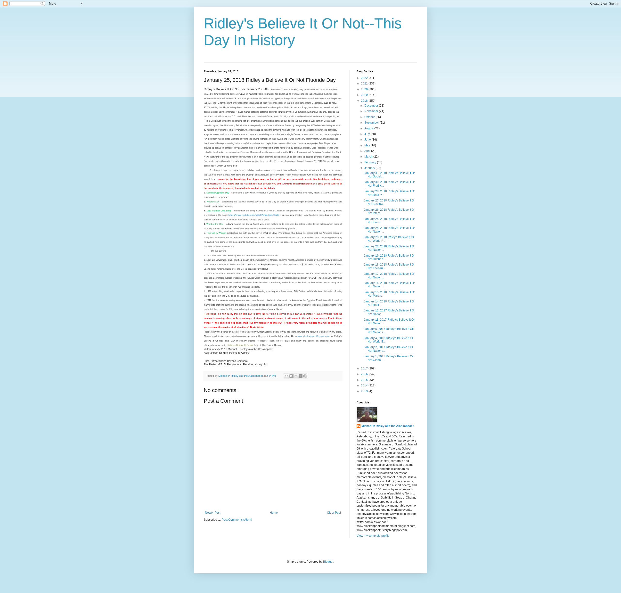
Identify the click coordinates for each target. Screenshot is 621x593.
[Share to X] (295, 376)
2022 (364, 78)
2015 (364, 380)
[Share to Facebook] (300, 376)
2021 (364, 83)
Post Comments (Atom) (237, 519)
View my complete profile (373, 535)
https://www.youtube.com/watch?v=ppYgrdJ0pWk (254, 215)
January (370, 168)
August (369, 128)
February (370, 162)
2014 (364, 385)
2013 (364, 391)
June (368, 139)
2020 (364, 89)
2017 (364, 368)
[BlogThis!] (291, 376)
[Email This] (286, 376)
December (371, 105)
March (368, 156)
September (372, 122)
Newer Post (212, 512)
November (371, 111)
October (370, 117)
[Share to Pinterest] (304, 376)
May (367, 145)
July (367, 134)
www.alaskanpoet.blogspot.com (313, 336)
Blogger (328, 561)
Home (274, 512)
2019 (364, 95)
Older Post (334, 512)
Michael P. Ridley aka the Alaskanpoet (387, 426)
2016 (364, 374)
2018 (364, 100)
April (367, 151)
